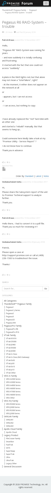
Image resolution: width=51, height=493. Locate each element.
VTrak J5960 (10, 344)
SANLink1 (9, 420)
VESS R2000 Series (13, 410)
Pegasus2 (10, 313)
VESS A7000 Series (13, 391)
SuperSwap (10, 451)
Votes (46, 176)
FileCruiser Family (13, 438)
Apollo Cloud (11, 432)
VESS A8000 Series (13, 394)
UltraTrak (10, 460)
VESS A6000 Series (13, 388)
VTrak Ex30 (10, 360)
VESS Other (10, 398)
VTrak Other (11, 373)
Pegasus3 (10, 316)
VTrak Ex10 (10, 366)
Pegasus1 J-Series (13, 310)
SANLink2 (9, 423)
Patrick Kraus (8, 40)
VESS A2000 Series (13, 379)
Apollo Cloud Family (13, 429)
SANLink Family (11, 416)
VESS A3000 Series (13, 382)
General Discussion (13, 466)
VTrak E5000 (11, 348)
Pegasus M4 (11, 323)
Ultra (8, 457)
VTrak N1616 (11, 338)
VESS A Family (10, 375)
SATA (8, 448)
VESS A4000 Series (13, 385)
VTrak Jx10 (10, 369)
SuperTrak (10, 454)
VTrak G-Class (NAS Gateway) (17, 357)
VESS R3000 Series (13, 404)
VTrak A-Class (11, 354)
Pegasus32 (10, 319)
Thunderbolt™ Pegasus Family (18, 304)
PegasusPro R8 (12, 329)
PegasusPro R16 (12, 332)
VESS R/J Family (11, 400)
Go (45, 288)
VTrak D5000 (11, 341)
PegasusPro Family (13, 325)
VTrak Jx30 (10, 363)
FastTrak (9, 445)
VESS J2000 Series (13, 413)
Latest (38, 176)
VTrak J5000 (10, 351)
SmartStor (10, 441)
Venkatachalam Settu (11, 182)
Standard (29, 176)
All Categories (10, 300)
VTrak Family (10, 335)
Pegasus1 (10, 307)
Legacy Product (11, 435)
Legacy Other (11, 463)
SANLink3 (9, 426)
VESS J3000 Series (13, 407)
